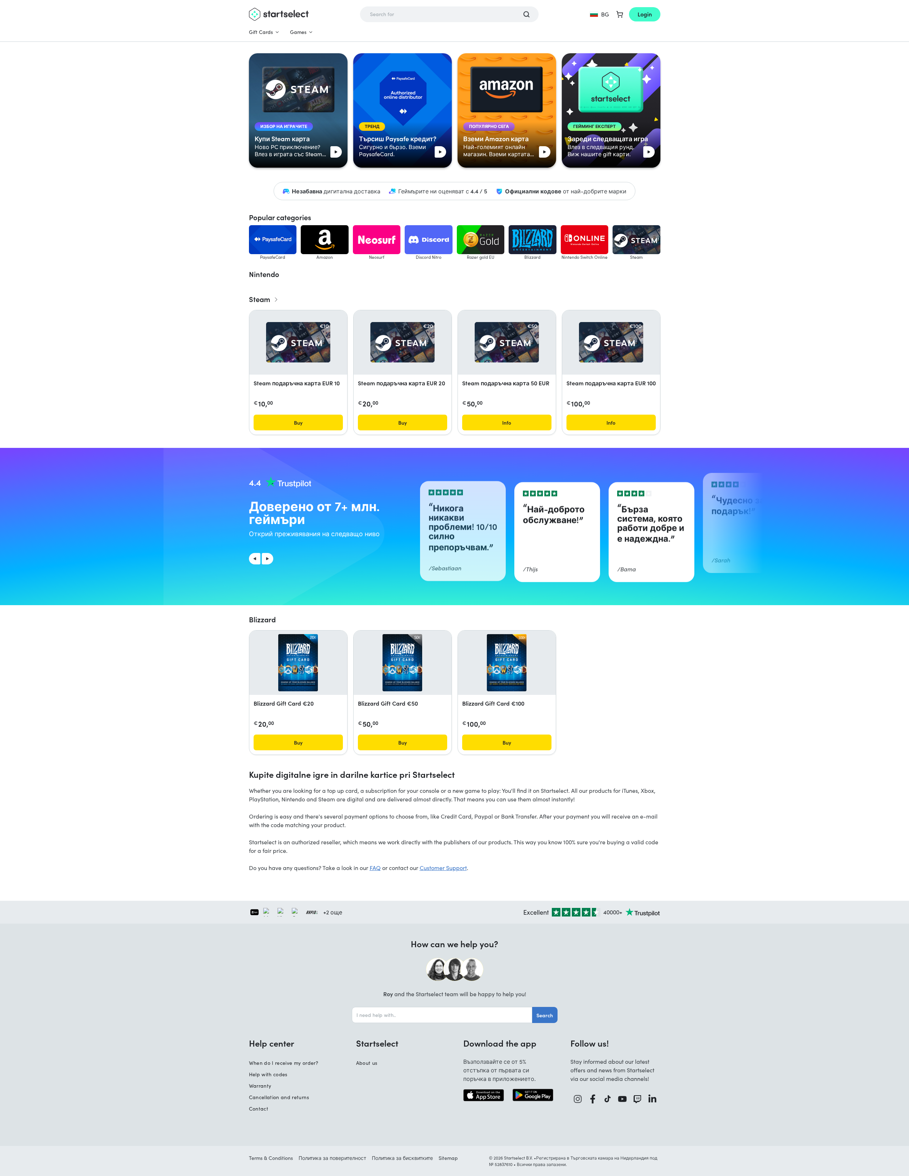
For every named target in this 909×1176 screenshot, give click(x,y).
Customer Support (443, 867)
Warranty (260, 1085)
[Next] (267, 558)
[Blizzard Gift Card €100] (506, 662)
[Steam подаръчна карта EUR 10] (298, 342)
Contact (258, 1108)
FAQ (375, 867)
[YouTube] (622, 1099)
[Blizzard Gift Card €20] (298, 662)
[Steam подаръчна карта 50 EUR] (507, 342)
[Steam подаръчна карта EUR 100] (611, 342)
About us (367, 1062)
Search (544, 1015)
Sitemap (448, 1158)
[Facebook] (592, 1099)
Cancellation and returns (279, 1097)
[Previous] (254, 558)
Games (298, 32)
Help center (271, 1043)
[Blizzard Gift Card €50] (402, 662)
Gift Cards (261, 32)
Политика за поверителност (332, 1158)
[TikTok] (607, 1099)
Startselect (377, 1043)
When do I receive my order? (283, 1062)
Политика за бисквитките (402, 1158)
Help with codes (268, 1074)
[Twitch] (637, 1099)
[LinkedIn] (652, 1099)
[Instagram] (577, 1099)
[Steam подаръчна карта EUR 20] (402, 342)
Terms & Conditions (271, 1158)
